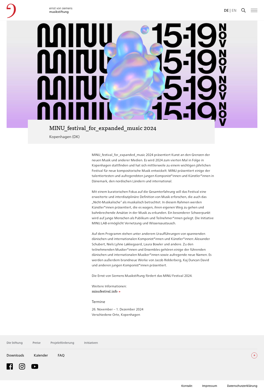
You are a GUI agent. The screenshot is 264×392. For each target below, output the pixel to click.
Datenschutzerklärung (242, 385)
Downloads (15, 355)
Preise (37, 342)
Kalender (41, 355)
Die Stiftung (15, 342)
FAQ (61, 355)
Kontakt (186, 385)
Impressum (209, 385)
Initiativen (91, 342)
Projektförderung (62, 342)
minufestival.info (105, 291)
